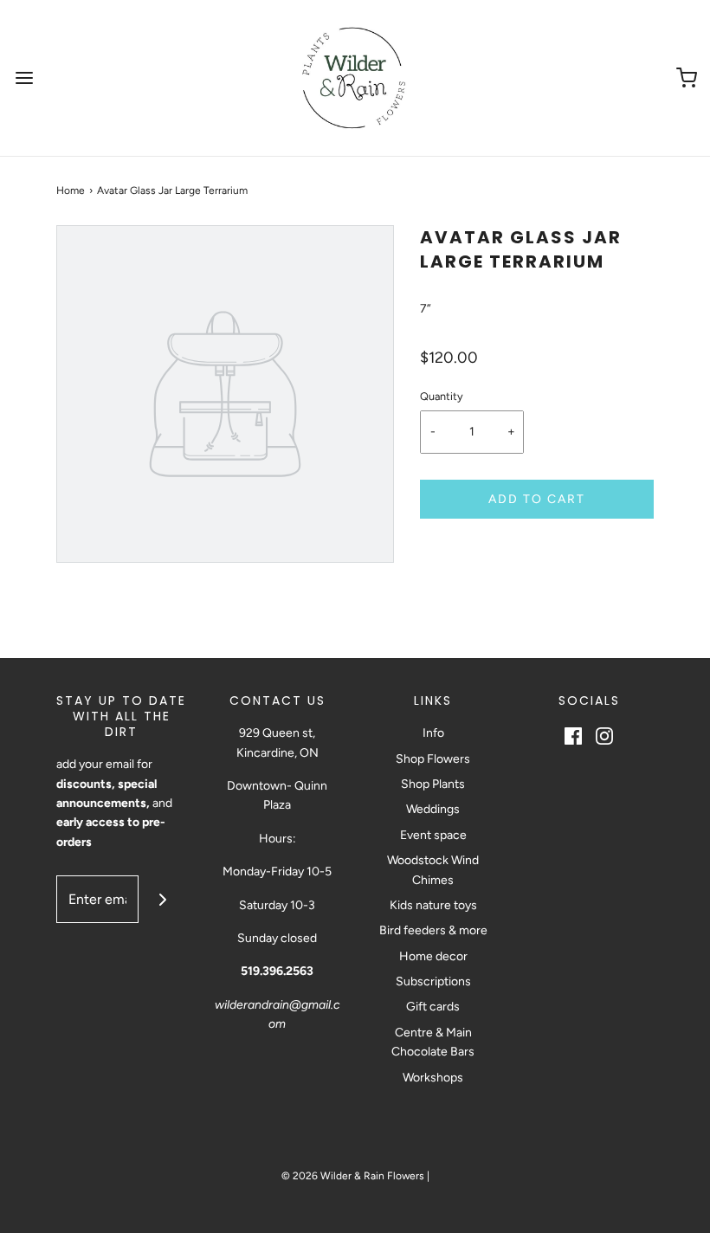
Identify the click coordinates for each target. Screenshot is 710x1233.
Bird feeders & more (433, 930)
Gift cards (433, 1006)
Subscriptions (433, 981)
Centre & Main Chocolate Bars (432, 1042)
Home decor (433, 956)
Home (70, 190)
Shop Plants (433, 784)
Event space (433, 835)
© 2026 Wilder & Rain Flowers (352, 1176)
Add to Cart (536, 499)
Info (433, 733)
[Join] (162, 899)
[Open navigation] (24, 78)
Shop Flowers (433, 759)
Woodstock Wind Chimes (433, 870)
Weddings (433, 809)
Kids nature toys (433, 905)
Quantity (441, 396)
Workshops (433, 1077)
